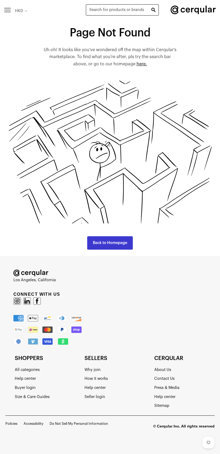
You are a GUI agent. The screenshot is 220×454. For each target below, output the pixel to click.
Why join (93, 370)
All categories (27, 370)
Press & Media (166, 388)
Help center (25, 379)
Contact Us (164, 379)
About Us (162, 370)
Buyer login (25, 388)
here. (142, 64)
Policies (11, 423)
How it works (96, 379)
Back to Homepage (110, 243)
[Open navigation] (7, 9)
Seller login (95, 397)
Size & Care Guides (32, 397)
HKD (19, 11)
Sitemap (161, 406)
